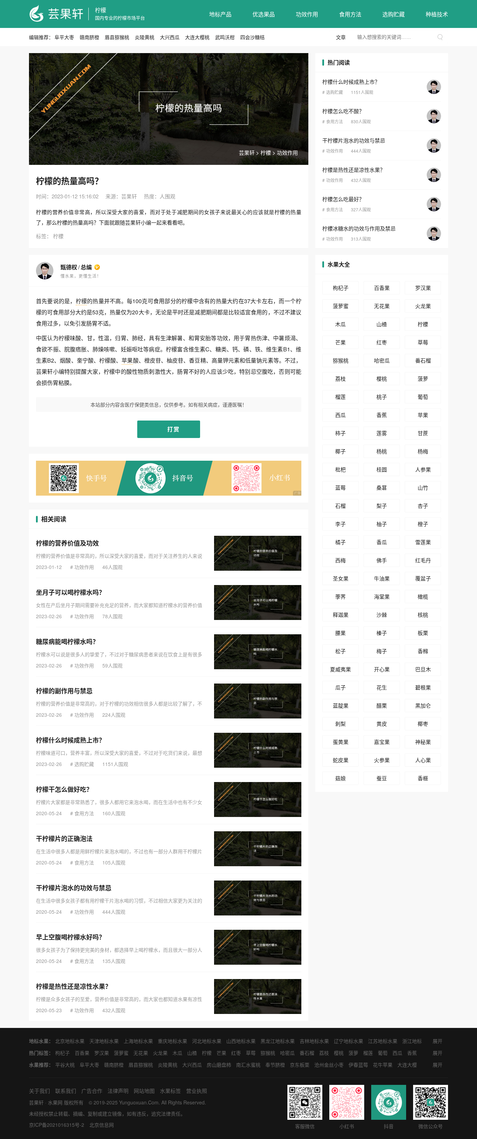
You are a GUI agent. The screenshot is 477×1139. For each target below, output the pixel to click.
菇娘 (340, 778)
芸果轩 (247, 152)
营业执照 (196, 1090)
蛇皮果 (340, 760)
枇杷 (340, 469)
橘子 (340, 542)
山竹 (423, 487)
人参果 (423, 469)
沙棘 (381, 614)
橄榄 (423, 596)
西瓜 (340, 414)
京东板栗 (299, 1064)
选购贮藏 (393, 14)
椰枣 (423, 723)
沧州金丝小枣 (329, 1064)
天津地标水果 (104, 1040)
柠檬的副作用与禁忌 (64, 690)
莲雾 (381, 433)
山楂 (381, 324)
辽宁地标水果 (348, 1040)
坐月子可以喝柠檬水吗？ (70, 592)
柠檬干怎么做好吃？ (64, 789)
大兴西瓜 (169, 37)
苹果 (127, 360)
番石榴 (423, 360)
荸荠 (340, 596)
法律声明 (118, 1090)
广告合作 (91, 1090)
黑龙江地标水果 (277, 1040)
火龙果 (423, 305)
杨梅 (423, 451)
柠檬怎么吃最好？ (343, 199)
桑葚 (381, 487)
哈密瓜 (382, 360)
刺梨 (340, 723)
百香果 (382, 287)
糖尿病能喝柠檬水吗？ (67, 641)
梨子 (381, 505)
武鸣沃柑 (225, 37)
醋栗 (381, 705)
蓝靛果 (340, 705)
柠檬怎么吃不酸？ (343, 111)
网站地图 (144, 1090)
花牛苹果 (382, 1064)
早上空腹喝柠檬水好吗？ (70, 937)
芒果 (340, 342)
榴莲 (340, 396)
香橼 (423, 651)
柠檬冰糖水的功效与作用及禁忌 (359, 228)
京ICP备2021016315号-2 (56, 1124)
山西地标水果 (241, 1040)
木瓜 (340, 324)
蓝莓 (340, 487)
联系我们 (65, 1090)
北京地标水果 (70, 1040)
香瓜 (381, 542)
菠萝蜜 (340, 305)
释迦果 (340, 614)
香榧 (423, 778)
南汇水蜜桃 (248, 1064)
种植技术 (437, 14)
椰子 (340, 451)
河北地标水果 (206, 1040)
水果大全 (339, 264)
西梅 (340, 560)
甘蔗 (423, 433)
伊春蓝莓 (358, 1064)
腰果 (340, 632)
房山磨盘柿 (219, 1064)
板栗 (423, 632)
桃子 (381, 396)
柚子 (381, 523)
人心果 (423, 760)
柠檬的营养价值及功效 (67, 543)
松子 (340, 651)
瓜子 (340, 687)
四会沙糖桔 (252, 37)
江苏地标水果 (382, 1040)
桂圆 (381, 469)
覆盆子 (423, 578)
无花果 (382, 305)
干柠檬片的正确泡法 (64, 838)
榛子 (381, 632)
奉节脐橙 (275, 1064)
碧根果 (423, 687)
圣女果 (340, 578)
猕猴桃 (340, 360)
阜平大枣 (64, 37)
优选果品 (263, 14)
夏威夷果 (340, 669)
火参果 (382, 760)
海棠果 (382, 596)
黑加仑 (423, 705)
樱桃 (381, 378)
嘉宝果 (382, 741)
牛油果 (382, 578)
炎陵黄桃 (144, 37)
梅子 (381, 651)
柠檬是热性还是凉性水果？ (73, 986)
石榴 (340, 505)
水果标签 (170, 1090)
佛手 (381, 560)
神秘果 (423, 741)
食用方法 (350, 14)
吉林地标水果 (314, 1040)
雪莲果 (423, 542)
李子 (340, 523)
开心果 (382, 669)
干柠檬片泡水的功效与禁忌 (73, 887)
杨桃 (381, 451)
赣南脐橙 (89, 37)
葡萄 (423, 396)
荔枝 (340, 378)
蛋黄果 (340, 741)
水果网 (55, 1102)
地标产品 (220, 14)
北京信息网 (101, 1124)
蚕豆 (381, 778)
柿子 (340, 433)
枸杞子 (340, 287)
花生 (381, 687)
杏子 (423, 505)
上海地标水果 (138, 1040)
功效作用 (307, 14)
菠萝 (423, 378)
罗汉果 (423, 287)
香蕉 (381, 414)
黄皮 (381, 723)
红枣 (381, 342)
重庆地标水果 (172, 1040)
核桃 (423, 614)
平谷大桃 (65, 1064)
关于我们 (39, 1090)
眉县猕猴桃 (117, 37)
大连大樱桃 (197, 37)
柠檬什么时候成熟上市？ (70, 740)
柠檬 (100, 10)
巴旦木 (423, 669)
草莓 (423, 342)
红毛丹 (423, 560)
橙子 (423, 523)
